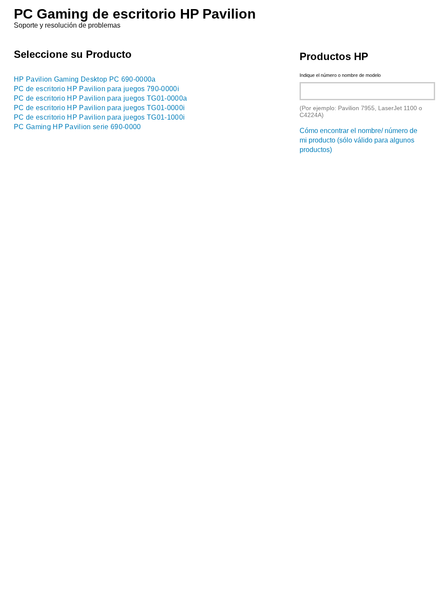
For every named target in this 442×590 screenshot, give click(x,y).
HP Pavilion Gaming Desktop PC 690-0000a (84, 79)
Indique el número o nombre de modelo (340, 75)
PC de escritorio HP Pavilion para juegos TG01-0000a (100, 98)
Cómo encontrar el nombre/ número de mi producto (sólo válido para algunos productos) (358, 140)
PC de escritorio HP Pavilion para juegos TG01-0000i (99, 107)
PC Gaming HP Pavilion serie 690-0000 (77, 126)
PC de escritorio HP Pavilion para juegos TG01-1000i (99, 117)
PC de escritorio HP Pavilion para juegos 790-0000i (96, 88)
